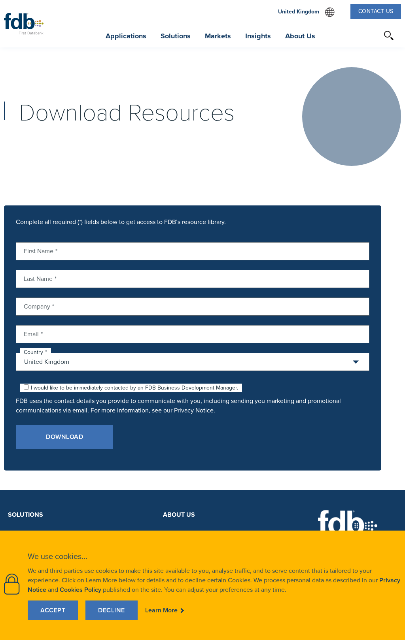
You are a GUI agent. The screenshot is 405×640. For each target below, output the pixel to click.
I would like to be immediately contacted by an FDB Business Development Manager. (134, 388)
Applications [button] (126, 36)
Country (33, 352)
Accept (52, 610)
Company (37, 306)
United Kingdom (306, 12)
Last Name (38, 278)
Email (31, 333)
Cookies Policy (80, 589)
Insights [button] (258, 36)
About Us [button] (300, 36)
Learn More (161, 610)
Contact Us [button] (376, 11)
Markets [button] (218, 36)
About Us (179, 514)
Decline (111, 610)
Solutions (25, 514)
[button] (389, 35)
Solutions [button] (176, 36)
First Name (38, 250)
